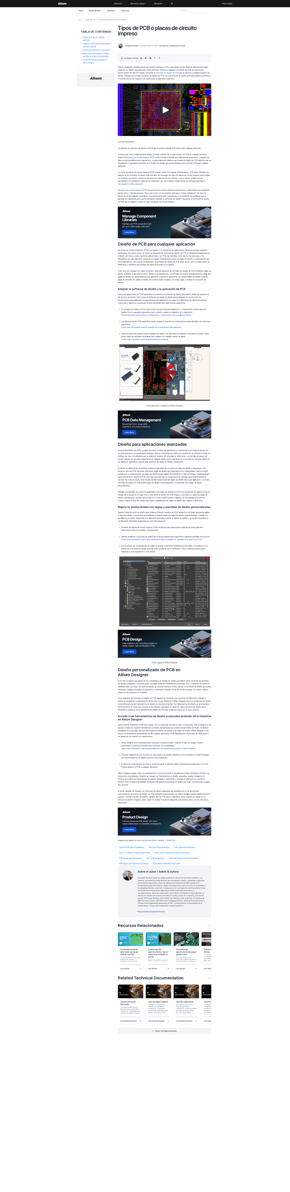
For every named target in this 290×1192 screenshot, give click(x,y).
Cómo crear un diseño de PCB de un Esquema (172, 853)
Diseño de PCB (94, 11)
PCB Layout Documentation (159, 847)
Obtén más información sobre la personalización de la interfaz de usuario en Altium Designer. (158, 748)
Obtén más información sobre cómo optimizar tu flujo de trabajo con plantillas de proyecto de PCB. (161, 539)
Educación (158, 4)
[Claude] (150, 58)
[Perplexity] (146, 58)
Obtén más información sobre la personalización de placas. (145, 339)
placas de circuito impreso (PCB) (141, 157)
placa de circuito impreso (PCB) (134, 190)
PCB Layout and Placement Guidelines (133, 864)
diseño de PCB (90, 20)
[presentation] (209, 925)
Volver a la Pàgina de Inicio (165, 1031)
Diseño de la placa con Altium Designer (183, 858)
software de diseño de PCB (167, 73)
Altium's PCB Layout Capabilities (131, 847)
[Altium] (62, 4)
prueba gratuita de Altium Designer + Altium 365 (156, 840)
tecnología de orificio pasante (130, 184)
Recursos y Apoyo (138, 4)
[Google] (155, 58)
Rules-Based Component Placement (166, 864)
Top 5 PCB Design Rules (155, 858)
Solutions (118, 4)
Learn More (129, 232)
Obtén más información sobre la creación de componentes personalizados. (151, 327)
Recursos (125, 11)
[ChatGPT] (141, 58)
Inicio (81, 11)
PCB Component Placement (184, 847)
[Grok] (159, 58)
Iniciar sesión (227, 4)
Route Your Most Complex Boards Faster (134, 853)
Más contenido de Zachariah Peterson (151, 912)
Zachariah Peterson (131, 46)
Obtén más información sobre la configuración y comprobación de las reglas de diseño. (156, 315)
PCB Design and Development (130, 858)
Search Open (172, 3)
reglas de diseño (147, 271)
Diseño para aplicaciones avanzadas (96, 50)
